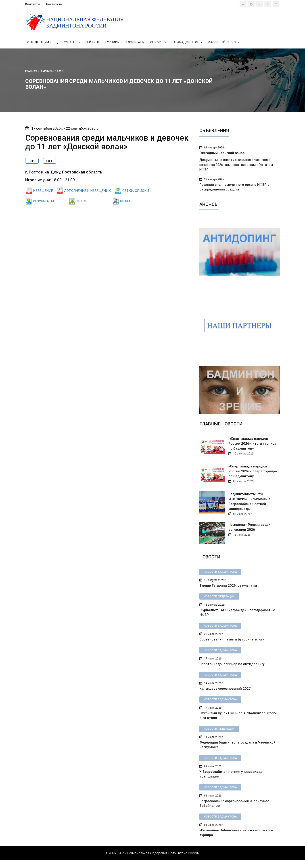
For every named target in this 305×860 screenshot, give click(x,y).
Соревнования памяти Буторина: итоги (232, 639)
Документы (67, 42)
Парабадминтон (186, 42)
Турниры (112, 42)
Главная (31, 71)
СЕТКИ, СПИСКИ (135, 191)
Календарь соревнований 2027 (225, 689)
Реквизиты (54, 4)
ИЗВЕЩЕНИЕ (43, 191)
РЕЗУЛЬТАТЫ (43, 201)
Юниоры (157, 42)
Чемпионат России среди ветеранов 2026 (249, 527)
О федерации (38, 42)
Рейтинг (93, 42)
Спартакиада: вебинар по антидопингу (231, 664)
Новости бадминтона (220, 571)
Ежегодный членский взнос (221, 153)
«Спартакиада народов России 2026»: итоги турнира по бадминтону (252, 443)
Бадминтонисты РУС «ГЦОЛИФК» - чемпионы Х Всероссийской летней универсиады (249, 501)
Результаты (135, 42)
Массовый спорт (223, 42)
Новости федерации (219, 596)
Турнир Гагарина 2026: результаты (228, 585)
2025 (60, 71)
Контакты (32, 4)
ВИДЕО (125, 201)
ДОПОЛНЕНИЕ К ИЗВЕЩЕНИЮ (87, 191)
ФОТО (81, 201)
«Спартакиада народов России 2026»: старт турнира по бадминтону (252, 471)
